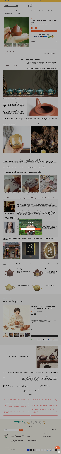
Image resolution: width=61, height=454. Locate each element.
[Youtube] (30, 231)
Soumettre (38, 228)
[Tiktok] (33, 231)
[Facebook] (29, 231)
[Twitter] (27, 231)
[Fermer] (41, 221)
